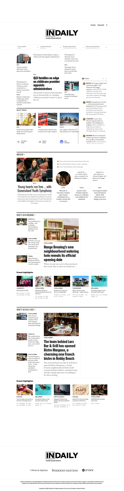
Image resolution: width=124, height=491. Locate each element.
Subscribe (101, 25)
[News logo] (39, 470)
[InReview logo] (88, 470)
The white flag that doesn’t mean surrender (73, 164)
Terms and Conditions (70, 488)
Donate (93, 25)
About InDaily (81, 488)
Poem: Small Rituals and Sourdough (71, 167)
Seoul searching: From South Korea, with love (74, 161)
